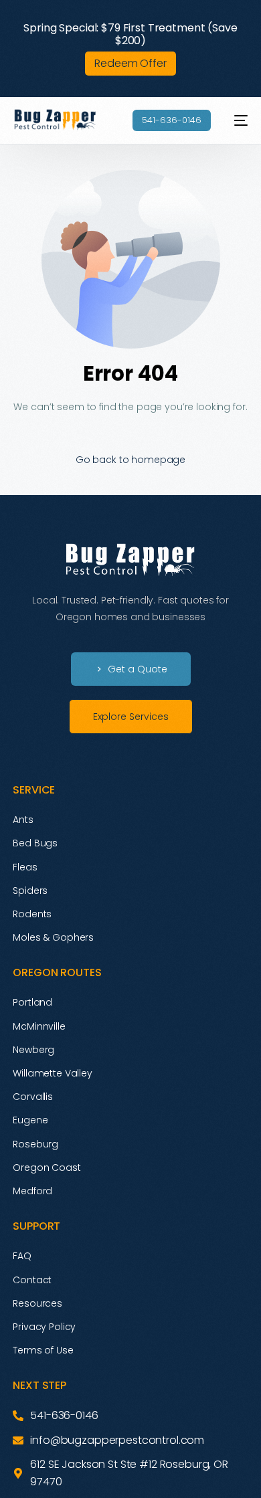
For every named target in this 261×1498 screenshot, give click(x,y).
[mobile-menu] (236, 120)
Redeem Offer (130, 63)
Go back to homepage (130, 459)
